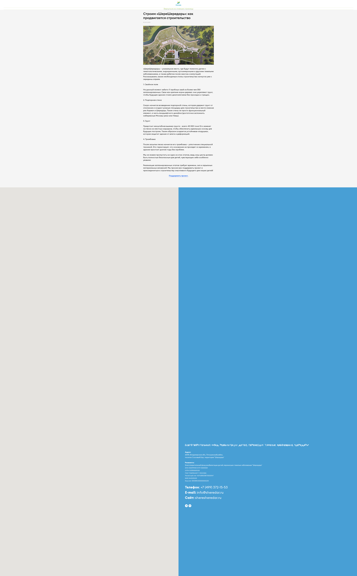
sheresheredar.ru (208, 497)
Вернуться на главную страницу (178, 8)
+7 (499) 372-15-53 (214, 487)
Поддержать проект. (178, 176)
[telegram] (186, 505)
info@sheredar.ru (210, 492)
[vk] (190, 505)
